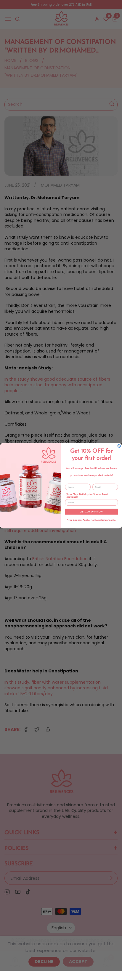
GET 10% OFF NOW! (92, 511)
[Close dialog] (119, 445)
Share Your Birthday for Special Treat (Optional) (87, 495)
